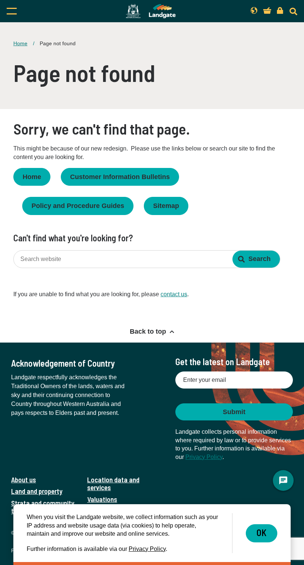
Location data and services (113, 483)
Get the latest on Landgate (222, 361)
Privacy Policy (203, 457)
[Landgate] (150, 11)
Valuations (102, 499)
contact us (174, 294)
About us (23, 479)
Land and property (36, 491)
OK (262, 532)
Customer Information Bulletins (120, 177)
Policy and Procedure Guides (78, 205)
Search (259, 258)
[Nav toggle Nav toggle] (48, 11)
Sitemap (166, 205)
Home (20, 43)
